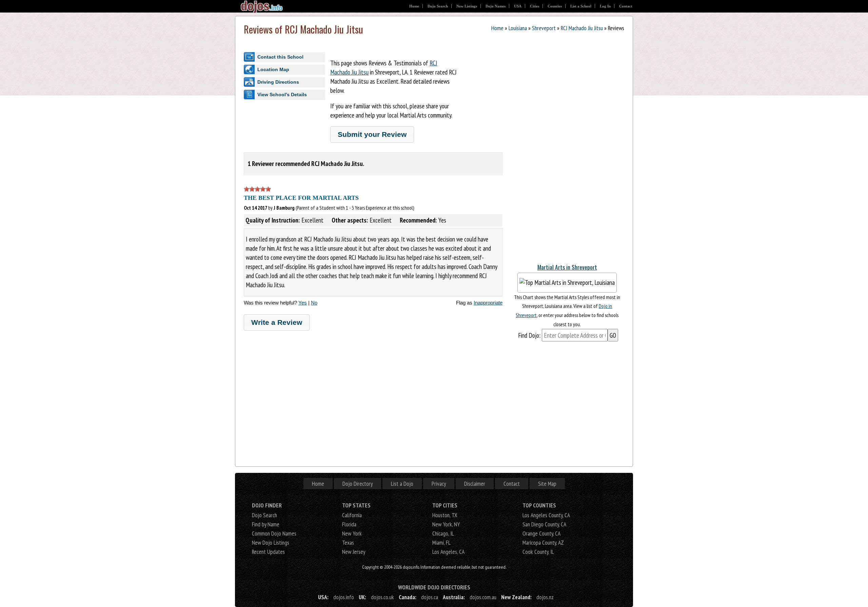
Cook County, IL (538, 552)
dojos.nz (545, 597)
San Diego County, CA (544, 524)
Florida (349, 524)
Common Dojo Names (274, 533)
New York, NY (446, 524)
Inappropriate (488, 303)
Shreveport (544, 28)
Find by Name (265, 524)
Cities (534, 6)
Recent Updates (268, 552)
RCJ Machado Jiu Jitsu (582, 28)
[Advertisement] (567, 155)
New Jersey (353, 552)
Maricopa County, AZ (543, 542)
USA (517, 6)
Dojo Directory (357, 483)
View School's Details (282, 94)
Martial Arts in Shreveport (567, 267)
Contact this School (280, 57)
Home (414, 6)
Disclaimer (474, 483)
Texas (348, 542)
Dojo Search (438, 6)
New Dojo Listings (270, 542)
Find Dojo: (529, 335)
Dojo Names (496, 6)
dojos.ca (429, 597)
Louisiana (518, 28)
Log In (605, 6)
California (352, 515)
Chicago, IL (443, 533)
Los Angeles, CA (448, 552)
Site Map (547, 483)
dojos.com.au (483, 597)
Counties (555, 6)
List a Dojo (402, 483)
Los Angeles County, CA (546, 515)
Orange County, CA (541, 533)
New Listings (466, 6)
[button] (372, 134)
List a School (580, 6)
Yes (302, 303)
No (314, 303)
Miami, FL (441, 542)
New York (352, 533)
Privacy (439, 483)
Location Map (273, 69)
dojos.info (343, 597)
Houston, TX (444, 515)
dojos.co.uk (382, 597)
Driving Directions (278, 82)
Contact (625, 6)
